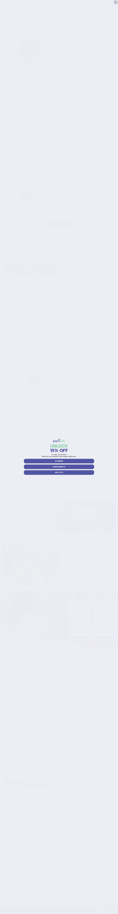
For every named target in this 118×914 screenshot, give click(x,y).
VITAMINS (59, 461)
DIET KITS (59, 472)
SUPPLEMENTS (59, 467)
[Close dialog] (115, 2)
